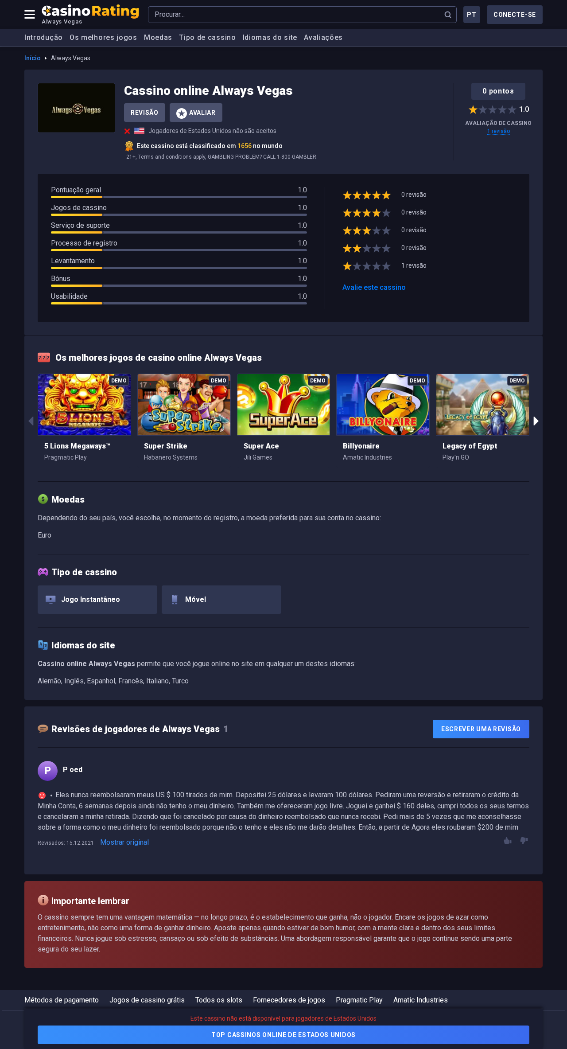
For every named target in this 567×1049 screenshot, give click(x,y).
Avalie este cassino (374, 287)
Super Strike (165, 446)
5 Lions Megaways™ (77, 446)
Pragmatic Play (359, 1000)
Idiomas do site (270, 37)
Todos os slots (218, 1000)
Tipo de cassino (207, 37)
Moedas (158, 37)
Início (32, 58)
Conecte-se (514, 14)
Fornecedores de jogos (289, 1000)
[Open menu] (29, 14)
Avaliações (323, 37)
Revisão (145, 112)
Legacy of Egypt (470, 446)
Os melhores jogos (103, 37)
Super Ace (261, 446)
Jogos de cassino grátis (147, 1000)
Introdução (43, 37)
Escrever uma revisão (481, 729)
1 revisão (498, 131)
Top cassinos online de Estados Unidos (283, 1034)
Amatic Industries (420, 1000)
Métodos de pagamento (61, 1000)
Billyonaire (361, 446)
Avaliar (202, 112)
